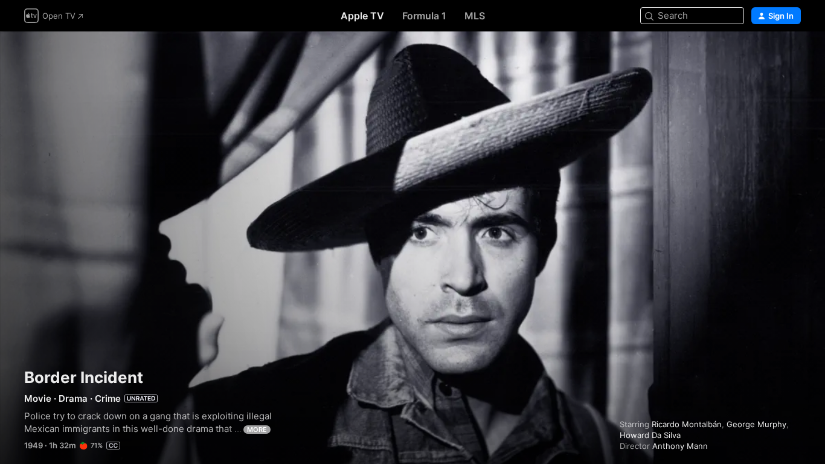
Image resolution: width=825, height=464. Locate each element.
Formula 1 (424, 16)
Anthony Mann (680, 446)
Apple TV (362, 16)
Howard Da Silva (650, 435)
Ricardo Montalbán (687, 424)
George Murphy (756, 424)
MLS (474, 16)
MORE (257, 429)
